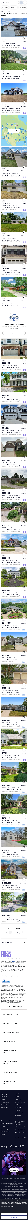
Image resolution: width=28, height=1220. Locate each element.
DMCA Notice (14, 1181)
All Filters (6, 7)
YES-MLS (14, 961)
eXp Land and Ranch (20, 1112)
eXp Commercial (19, 1107)
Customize (14, 1217)
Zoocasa (17, 1096)
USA (9, 928)
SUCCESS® (18, 1099)
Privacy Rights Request (7, 1123)
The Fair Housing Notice (20, 1195)
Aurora (18, 928)
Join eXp (3, 1099)
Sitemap (3, 1134)
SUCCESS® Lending (20, 1102)
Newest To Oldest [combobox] (14, 7)
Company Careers (5, 1104)
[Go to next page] (20, 932)
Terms (4, 1206)
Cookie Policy (4, 1129)
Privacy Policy (4, 1126)
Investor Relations (5, 1102)
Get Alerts (23, 7)
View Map (15, 131)
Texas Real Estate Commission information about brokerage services (14, 1191)
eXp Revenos (18, 1104)
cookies (5, 1200)
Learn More (20, 1198)
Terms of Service (13, 1184)
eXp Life (17, 1093)
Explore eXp (4, 1093)
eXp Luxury (18, 1110)
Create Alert (14, 333)
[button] (14, 942)
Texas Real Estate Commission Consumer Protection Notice (14, 1192)
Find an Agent (4, 1096)
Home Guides (4, 1107)
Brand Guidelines (5, 1131)
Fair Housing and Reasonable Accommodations (14, 1186)
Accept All (14, 1214)
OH (13, 928)
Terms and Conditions (6, 1120)
